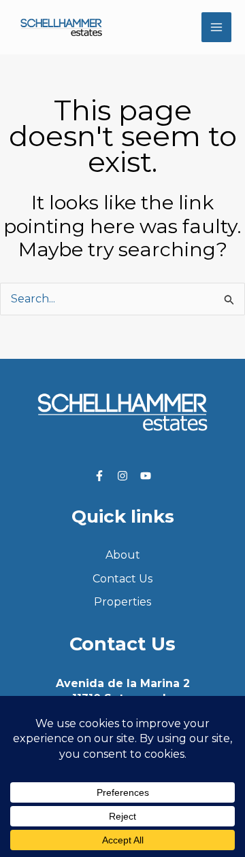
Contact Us (122, 578)
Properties (122, 601)
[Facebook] (99, 475)
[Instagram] (122, 475)
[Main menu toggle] (216, 27)
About (122, 554)
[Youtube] (145, 475)
